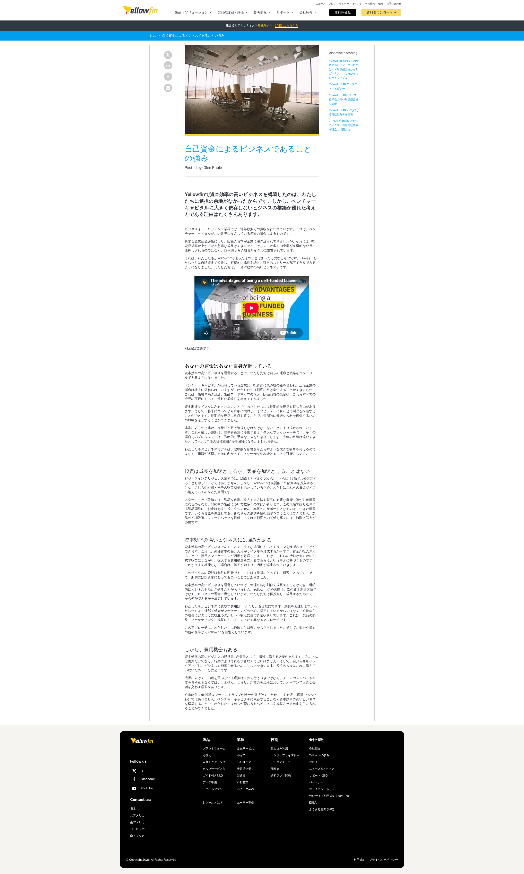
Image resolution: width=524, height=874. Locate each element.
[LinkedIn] (169, 65)
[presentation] (140, 10)
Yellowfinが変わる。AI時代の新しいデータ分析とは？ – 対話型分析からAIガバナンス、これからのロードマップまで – (344, 69)
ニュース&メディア (321, 768)
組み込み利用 (279, 748)
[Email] (169, 88)
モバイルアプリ (213, 789)
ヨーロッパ (137, 829)
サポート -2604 (319, 775)
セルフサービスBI (214, 768)
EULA (313, 802)
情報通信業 (244, 768)
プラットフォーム (214, 748)
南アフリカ (137, 835)
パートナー (316, 782)
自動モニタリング (214, 762)
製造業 (241, 775)
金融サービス (245, 748)
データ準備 (210, 782)
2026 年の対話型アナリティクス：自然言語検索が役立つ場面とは (343, 125)
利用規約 (359, 859)
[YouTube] (165, 789)
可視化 (207, 755)
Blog (153, 35)
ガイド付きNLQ (213, 775)
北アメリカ (137, 815)
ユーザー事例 (245, 802)
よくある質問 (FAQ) (321, 809)
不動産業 (242, 782)
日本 (133, 808)
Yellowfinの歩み (319, 755)
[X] (165, 771)
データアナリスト (282, 762)
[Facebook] (169, 77)
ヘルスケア (244, 762)
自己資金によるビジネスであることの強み (193, 35)
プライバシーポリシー (323, 789)
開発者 (275, 768)
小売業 (241, 755)
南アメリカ (137, 822)
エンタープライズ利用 (285, 755)
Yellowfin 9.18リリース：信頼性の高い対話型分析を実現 (344, 99)
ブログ (313, 762)
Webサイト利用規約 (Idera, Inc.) (329, 795)
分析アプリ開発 (281, 775)
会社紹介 (315, 748)
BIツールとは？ (213, 802)
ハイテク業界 (245, 789)
